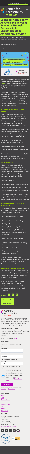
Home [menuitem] (2, 395)
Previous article (8, 300)
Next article (7, 303)
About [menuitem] (2, 397)
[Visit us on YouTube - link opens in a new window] (18, 430)
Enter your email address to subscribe (9, 360)
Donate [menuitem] (3, 408)
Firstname (4, 348)
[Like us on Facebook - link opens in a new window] (2, 430)
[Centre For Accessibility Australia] (12, 11)
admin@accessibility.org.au (8, 426)
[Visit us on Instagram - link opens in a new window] (14, 430)
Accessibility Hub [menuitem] (5, 404)
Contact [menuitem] (3, 406)
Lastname (4, 354)
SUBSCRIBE (7, 384)
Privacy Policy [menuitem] (4, 410)
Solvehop (3, 83)
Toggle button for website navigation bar (27, 9)
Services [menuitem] (3, 402)
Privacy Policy (3, 388)
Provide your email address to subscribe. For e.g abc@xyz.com (10, 367)
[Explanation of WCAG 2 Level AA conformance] (16, 438)
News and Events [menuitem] (5, 400)
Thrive (15, 338)
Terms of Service (11, 388)
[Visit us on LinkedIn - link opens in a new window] (10, 430)
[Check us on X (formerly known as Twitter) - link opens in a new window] (6, 430)
